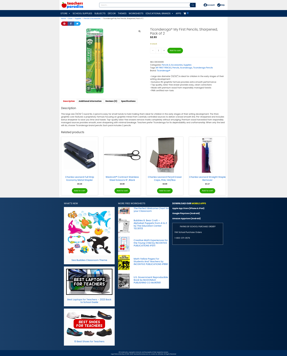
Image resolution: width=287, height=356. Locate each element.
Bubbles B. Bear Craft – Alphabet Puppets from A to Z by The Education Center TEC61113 (150, 224)
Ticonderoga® (163, 70)
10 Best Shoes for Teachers (89, 341)
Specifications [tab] (128, 101)
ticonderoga (186, 67)
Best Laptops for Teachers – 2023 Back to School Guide (89, 301)
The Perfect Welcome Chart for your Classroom (151, 209)
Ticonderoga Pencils (203, 67)
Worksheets (136, 13)
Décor (112, 13)
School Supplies (82, 13)
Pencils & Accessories (172, 65)
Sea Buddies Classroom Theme (89, 260)
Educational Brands (158, 13)
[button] (140, 31)
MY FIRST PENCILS (164, 67)
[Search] (193, 5)
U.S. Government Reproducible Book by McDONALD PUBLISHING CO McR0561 (151, 280)
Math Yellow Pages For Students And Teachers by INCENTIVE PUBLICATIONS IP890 (151, 261)
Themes (122, 13)
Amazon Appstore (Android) (186, 218)
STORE (64, 13)
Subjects (99, 13)
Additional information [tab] (90, 101)
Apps (178, 13)
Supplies (187, 65)
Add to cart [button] (79, 190)
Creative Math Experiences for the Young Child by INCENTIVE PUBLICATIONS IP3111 (151, 243)
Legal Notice (115, 354)
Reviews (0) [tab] (111, 101)
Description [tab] (69, 101)
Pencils (175, 67)
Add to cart (175, 50)
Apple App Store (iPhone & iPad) (188, 208)
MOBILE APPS (199, 203)
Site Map (122, 354)
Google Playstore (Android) (186, 213)
